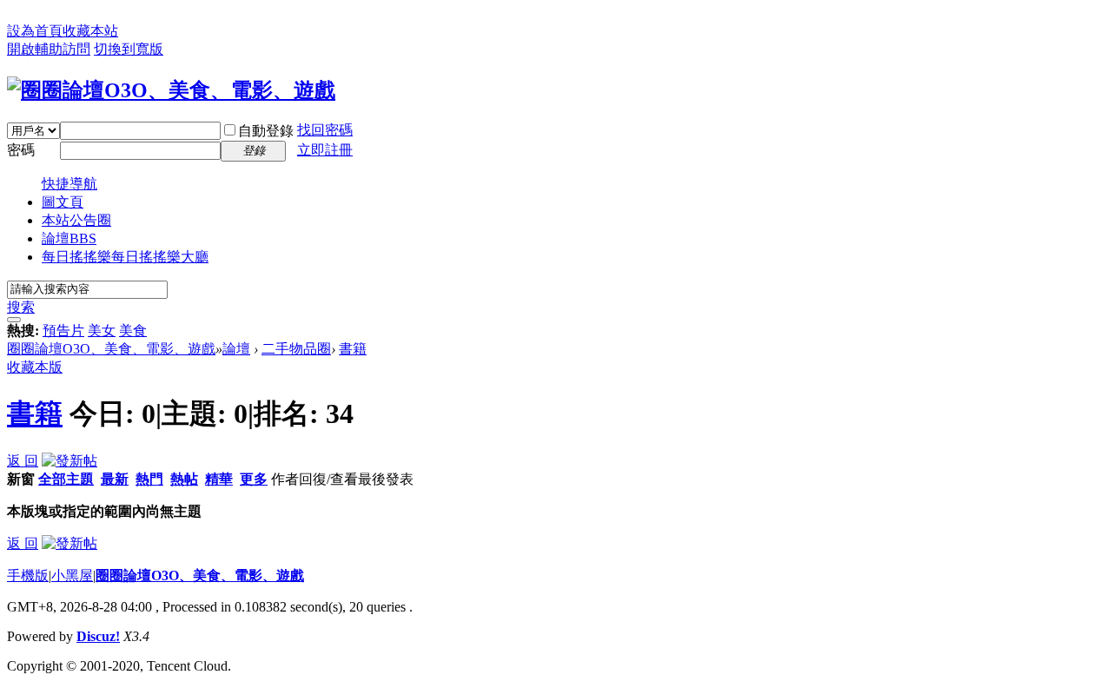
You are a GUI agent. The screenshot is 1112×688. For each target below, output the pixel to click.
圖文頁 (62, 202)
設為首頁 (35, 30)
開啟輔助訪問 (48, 49)
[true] (14, 319)
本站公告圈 (76, 220)
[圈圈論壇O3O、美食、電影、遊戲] (171, 90)
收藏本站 (90, 30)
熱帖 (184, 479)
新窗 (21, 479)
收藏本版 (35, 367)
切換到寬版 (128, 49)
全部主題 (66, 479)
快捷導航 (69, 183)
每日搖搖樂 (125, 256)
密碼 (21, 149)
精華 (219, 479)
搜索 (21, 307)
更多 (254, 479)
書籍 (353, 348)
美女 (102, 330)
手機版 (28, 575)
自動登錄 (266, 130)
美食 (133, 330)
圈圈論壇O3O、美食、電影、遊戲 (111, 348)
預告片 (63, 330)
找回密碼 (325, 129)
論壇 (69, 238)
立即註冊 (325, 149)
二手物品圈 (296, 348)
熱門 (149, 479)
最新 (115, 479)
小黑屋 (72, 575)
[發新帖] (69, 460)
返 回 (22, 460)
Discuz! (98, 636)
